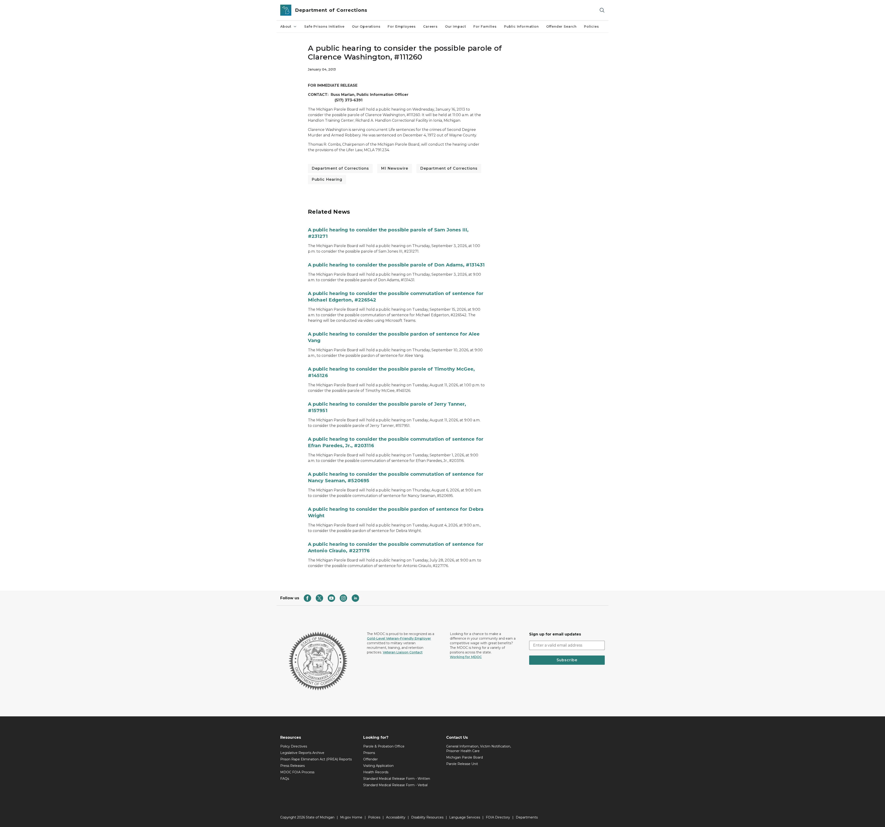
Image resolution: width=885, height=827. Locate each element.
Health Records (375, 772)
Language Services (464, 817)
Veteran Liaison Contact (402, 652)
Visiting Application (378, 766)
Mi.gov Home (351, 817)
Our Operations (366, 26)
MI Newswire (394, 168)
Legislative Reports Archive (302, 753)
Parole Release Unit (462, 764)
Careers (430, 26)
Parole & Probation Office (383, 746)
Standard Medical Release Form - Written (396, 779)
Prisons (369, 753)
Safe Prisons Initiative (324, 26)
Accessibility (395, 817)
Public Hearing (327, 179)
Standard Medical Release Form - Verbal (395, 785)
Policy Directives (293, 746)
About (285, 26)
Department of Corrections (340, 168)
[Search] (602, 10)
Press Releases (292, 766)
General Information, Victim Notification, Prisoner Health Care (478, 748)
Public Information (521, 26)
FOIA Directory (498, 817)
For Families (485, 26)
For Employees (402, 26)
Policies (591, 26)
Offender (370, 759)
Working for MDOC (466, 657)
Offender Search (561, 26)
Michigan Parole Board (464, 757)
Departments (527, 817)
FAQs (284, 779)
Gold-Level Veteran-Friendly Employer (399, 638)
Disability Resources (427, 817)
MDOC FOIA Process (297, 772)
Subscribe (567, 660)
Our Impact (455, 26)
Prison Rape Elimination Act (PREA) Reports (316, 759)
